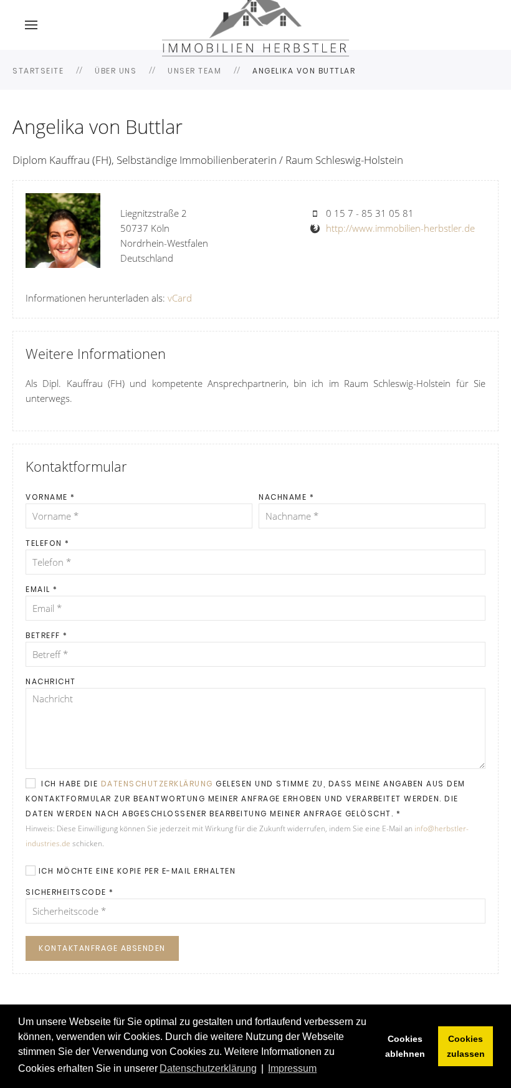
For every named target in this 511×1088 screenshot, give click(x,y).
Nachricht (51, 681)
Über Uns (115, 70)
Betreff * (47, 635)
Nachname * (286, 497)
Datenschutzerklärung (157, 783)
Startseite (38, 70)
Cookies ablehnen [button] (405, 1046)
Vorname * (50, 497)
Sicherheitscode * (70, 892)
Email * (42, 589)
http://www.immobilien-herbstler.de (400, 228)
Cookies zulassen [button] (466, 1046)
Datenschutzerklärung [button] (208, 1068)
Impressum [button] (292, 1068)
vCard (180, 298)
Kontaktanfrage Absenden (102, 948)
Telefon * (48, 543)
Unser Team (194, 70)
